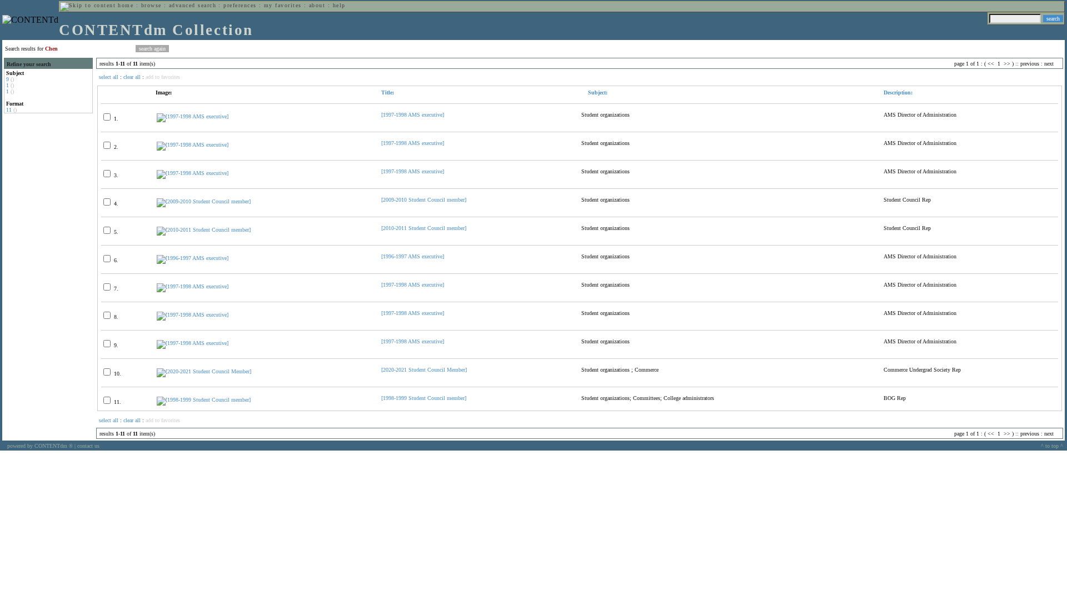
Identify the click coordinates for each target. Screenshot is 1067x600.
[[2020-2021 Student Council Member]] (204, 371)
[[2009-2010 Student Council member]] (204, 201)
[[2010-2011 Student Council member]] (204, 230)
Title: (387, 92)
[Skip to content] (88, 5)
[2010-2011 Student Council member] (423, 228)
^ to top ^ (1052, 446)
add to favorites (163, 77)
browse (151, 5)
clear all (132, 77)
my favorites (283, 5)
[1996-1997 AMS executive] (412, 256)
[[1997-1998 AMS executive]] (192, 116)
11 (9, 110)
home (125, 5)
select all (108, 77)
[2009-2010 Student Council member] (423, 200)
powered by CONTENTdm (40, 446)
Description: (898, 92)
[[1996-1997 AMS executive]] (192, 258)
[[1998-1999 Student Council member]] (204, 400)
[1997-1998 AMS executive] (412, 115)
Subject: (596, 92)
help (339, 5)
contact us (88, 446)
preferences (239, 5)
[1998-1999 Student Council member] (423, 398)
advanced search (192, 5)
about (317, 5)
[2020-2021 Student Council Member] (424, 370)
